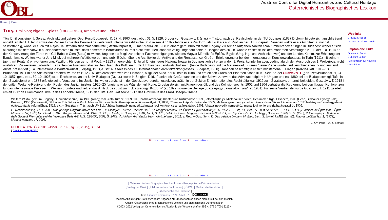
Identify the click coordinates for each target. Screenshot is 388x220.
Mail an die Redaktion (208, 187)
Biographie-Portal (357, 53)
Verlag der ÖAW (137, 187)
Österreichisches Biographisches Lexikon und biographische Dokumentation (174, 183)
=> (162, 140)
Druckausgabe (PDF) (25, 130)
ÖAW (189, 187)
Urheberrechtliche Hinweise (174, 191)
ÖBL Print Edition (357, 57)
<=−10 (177, 140)
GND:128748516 (357, 38)
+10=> (204, 140)
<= (156, 140)
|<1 (169, 140)
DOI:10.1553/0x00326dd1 (362, 41)
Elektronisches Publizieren (165, 187)
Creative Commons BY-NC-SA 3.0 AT (169, 195)
